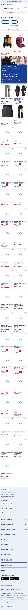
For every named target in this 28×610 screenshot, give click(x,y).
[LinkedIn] (11, 508)
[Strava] (3, 512)
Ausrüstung (5, 22)
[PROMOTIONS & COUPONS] (14, 534)
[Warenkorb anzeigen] (25, 8)
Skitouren (14, 30)
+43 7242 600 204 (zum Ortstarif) (8, 492)
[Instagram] (3, 503)
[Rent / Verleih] (14, 559)
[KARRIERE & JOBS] (14, 549)
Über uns (4, 545)
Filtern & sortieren (14, 25)
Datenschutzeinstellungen (6, 585)
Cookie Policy (20, 583)
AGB (9, 583)
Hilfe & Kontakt (7, 519)
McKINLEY (4, 30)
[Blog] (14, 570)
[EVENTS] (14, 539)
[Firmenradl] (14, 554)
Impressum (3, 583)
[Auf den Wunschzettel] (13, 36)
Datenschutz (13, 583)
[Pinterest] (7, 508)
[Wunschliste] (22, 8)
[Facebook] (7, 503)
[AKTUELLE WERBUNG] (14, 529)
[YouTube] (3, 508)
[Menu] (2, 8)
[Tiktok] (11, 503)
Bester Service (7, 565)
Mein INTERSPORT (7, 524)
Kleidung (14, 22)
